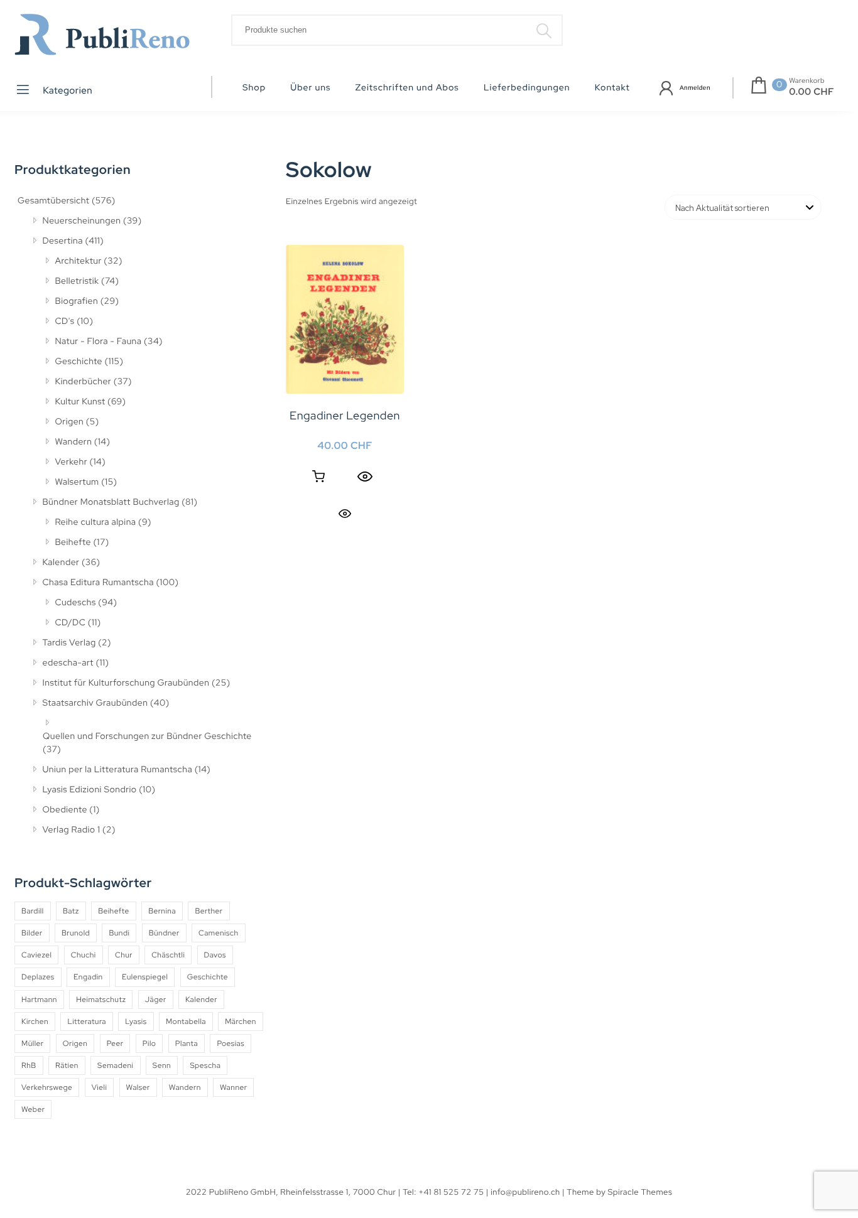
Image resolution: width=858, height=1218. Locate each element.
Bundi (119, 933)
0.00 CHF (811, 91)
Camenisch (218, 933)
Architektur (78, 261)
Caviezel (36, 955)
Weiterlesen (318, 476)
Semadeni (115, 1065)
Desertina (63, 241)
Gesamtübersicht (53, 201)
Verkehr (71, 462)
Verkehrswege (46, 1087)
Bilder (32, 933)
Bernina (162, 911)
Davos (215, 955)
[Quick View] (365, 476)
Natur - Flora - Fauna (98, 341)
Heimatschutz (101, 999)
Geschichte (79, 361)
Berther (208, 911)
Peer (115, 1043)
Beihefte (73, 542)
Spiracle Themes (640, 1192)
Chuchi (83, 955)
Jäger (155, 999)
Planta (186, 1043)
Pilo (149, 1043)
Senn (162, 1065)
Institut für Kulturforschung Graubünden (126, 683)
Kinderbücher (83, 381)
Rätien (67, 1065)
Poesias (230, 1043)
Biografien (77, 301)
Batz (71, 911)
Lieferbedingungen (527, 88)
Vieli (99, 1087)
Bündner (164, 933)
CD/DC (70, 622)
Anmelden (695, 88)
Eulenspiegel (145, 977)
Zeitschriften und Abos (407, 88)
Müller (32, 1043)
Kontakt (612, 88)
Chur (124, 955)
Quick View (345, 513)
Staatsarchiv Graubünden (95, 703)
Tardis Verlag (69, 643)
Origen (69, 422)
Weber (33, 1109)
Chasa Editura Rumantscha (98, 582)
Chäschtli (168, 955)
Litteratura (86, 1021)
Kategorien (67, 90)
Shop (254, 88)
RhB (28, 1065)
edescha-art (68, 663)
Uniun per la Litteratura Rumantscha (118, 769)
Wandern (73, 442)
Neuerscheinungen (82, 221)
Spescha (205, 1065)
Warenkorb (807, 81)
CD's (65, 321)
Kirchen (34, 1021)
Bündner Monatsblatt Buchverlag (111, 502)
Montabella (186, 1021)
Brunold (76, 933)
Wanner (233, 1087)
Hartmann (39, 999)
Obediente (65, 810)
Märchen (240, 1021)
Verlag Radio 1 (71, 830)
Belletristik (77, 281)
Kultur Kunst (80, 401)
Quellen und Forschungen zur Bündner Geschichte (147, 736)
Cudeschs (75, 602)
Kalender (61, 562)
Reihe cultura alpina (95, 522)
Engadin (88, 977)
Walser (138, 1087)
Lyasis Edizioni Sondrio (90, 789)
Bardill (32, 911)
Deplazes (38, 977)
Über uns (310, 88)
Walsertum (77, 482)
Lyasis (135, 1021)
